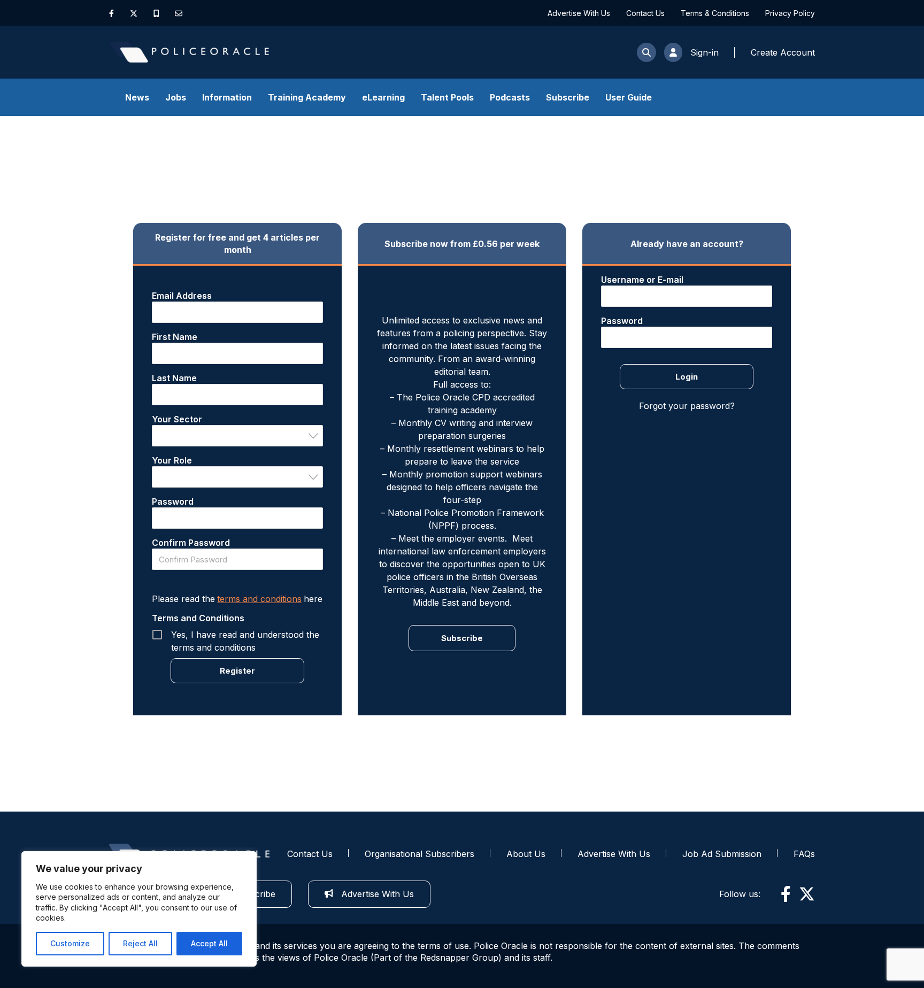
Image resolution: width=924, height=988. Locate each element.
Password (173, 501)
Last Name (174, 378)
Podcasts (510, 97)
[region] (139, 909)
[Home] (189, 52)
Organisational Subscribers (419, 854)
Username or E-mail (642, 279)
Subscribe (567, 97)
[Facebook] (111, 13)
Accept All (209, 943)
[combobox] (237, 435)
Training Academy (307, 97)
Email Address (182, 295)
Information (227, 97)
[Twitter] (133, 13)
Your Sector (177, 419)
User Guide (628, 97)
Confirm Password (191, 542)
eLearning (383, 97)
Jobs (175, 97)
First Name (174, 336)
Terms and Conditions (198, 618)
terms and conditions (259, 599)
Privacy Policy (790, 13)
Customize (70, 943)
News (137, 97)
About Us (525, 854)
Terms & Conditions (715, 13)
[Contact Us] (178, 13)
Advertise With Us (579, 13)
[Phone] (156, 13)
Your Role (172, 460)
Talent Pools (447, 97)
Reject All (140, 943)
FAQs (804, 854)
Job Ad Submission (721, 854)
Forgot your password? (687, 405)
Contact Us (645, 13)
